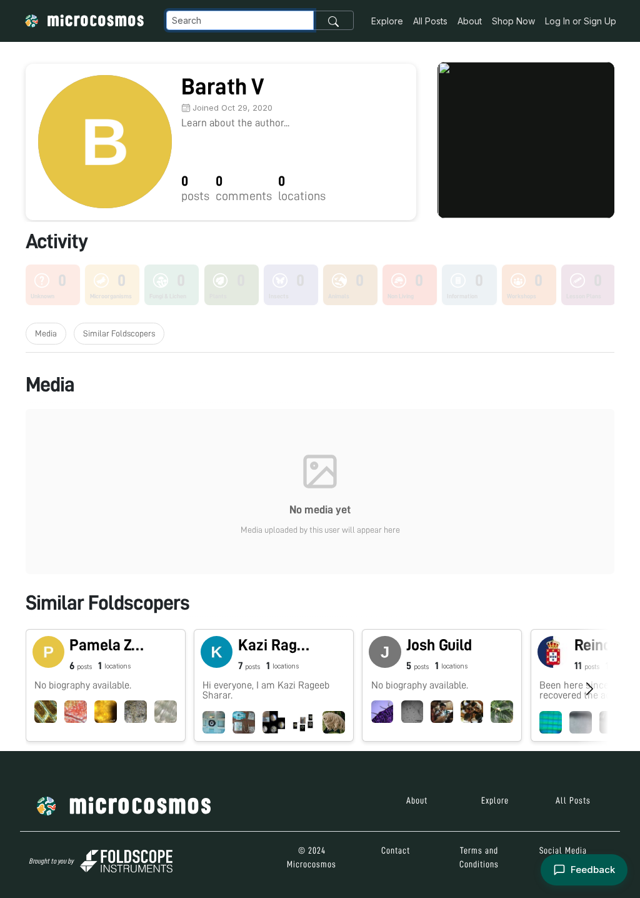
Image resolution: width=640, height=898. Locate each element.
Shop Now (513, 21)
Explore (387, 21)
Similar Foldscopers (119, 333)
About (470, 21)
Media (46, 333)
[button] (106, 685)
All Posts (430, 21)
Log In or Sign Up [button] (580, 21)
